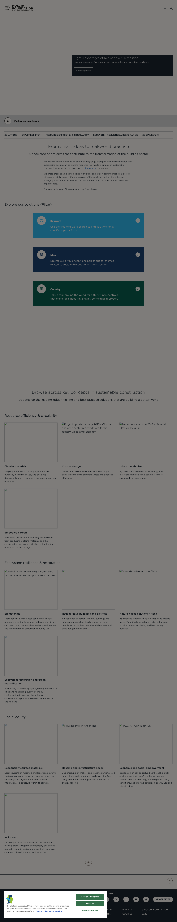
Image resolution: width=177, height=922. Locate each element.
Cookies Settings (90, 910)
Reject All (89, 904)
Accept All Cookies (90, 897)
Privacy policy (55, 911)
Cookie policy (42, 911)
